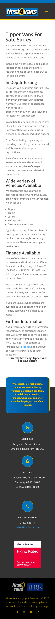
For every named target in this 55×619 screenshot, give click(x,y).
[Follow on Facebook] (17, 612)
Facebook (25, 346)
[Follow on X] (24, 612)
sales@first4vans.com (28, 527)
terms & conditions (17, 606)
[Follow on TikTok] (37, 612)
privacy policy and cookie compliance (26, 602)
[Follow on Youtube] (31, 612)
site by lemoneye (39, 606)
